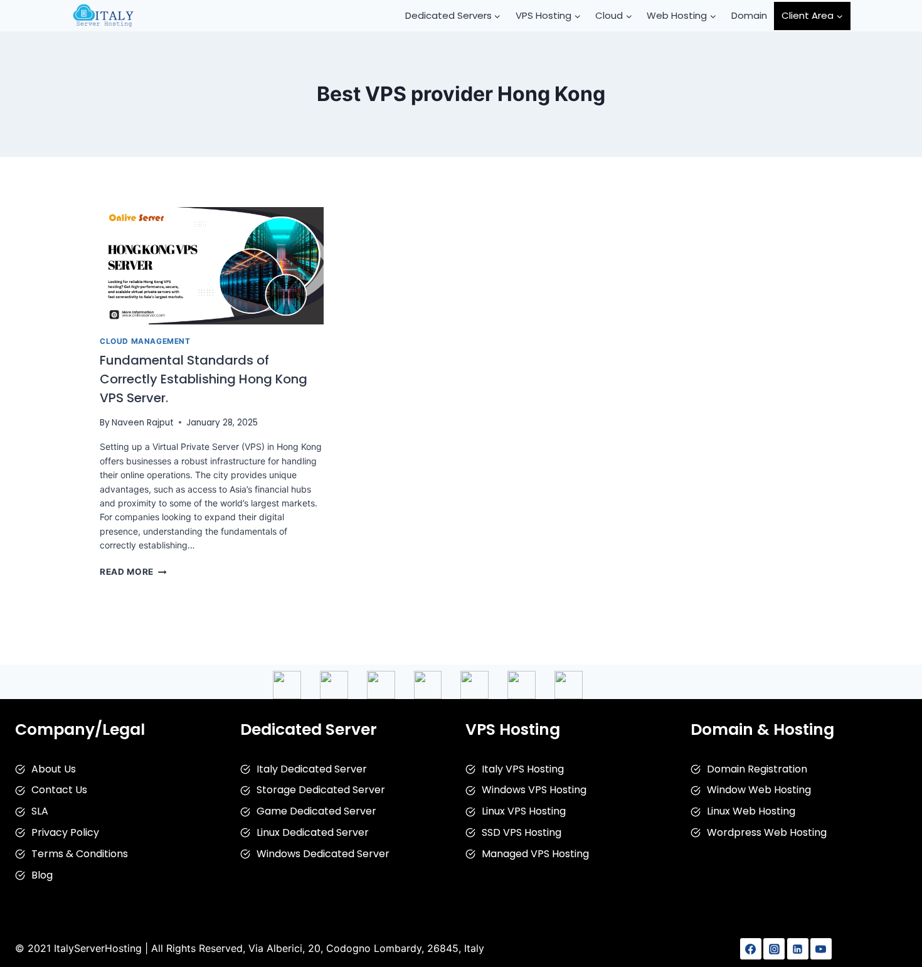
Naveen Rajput (143, 423)
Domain (749, 15)
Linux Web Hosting (751, 811)
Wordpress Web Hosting (767, 832)
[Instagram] (774, 948)
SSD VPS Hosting (521, 832)
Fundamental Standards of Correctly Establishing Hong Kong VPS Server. (203, 379)
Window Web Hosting (759, 790)
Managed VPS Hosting (535, 854)
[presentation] (212, 265)
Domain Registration (757, 769)
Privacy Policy (65, 832)
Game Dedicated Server (316, 811)
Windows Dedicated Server (323, 854)
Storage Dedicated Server (321, 790)
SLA (39, 811)
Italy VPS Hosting (523, 769)
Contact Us (59, 790)
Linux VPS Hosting (524, 811)
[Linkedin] (797, 948)
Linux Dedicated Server (313, 832)
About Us (53, 769)
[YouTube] (821, 948)
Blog (42, 875)
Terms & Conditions (79, 854)
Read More (133, 572)
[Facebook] (750, 948)
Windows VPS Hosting (534, 790)
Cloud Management (145, 341)
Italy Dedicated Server (312, 769)
